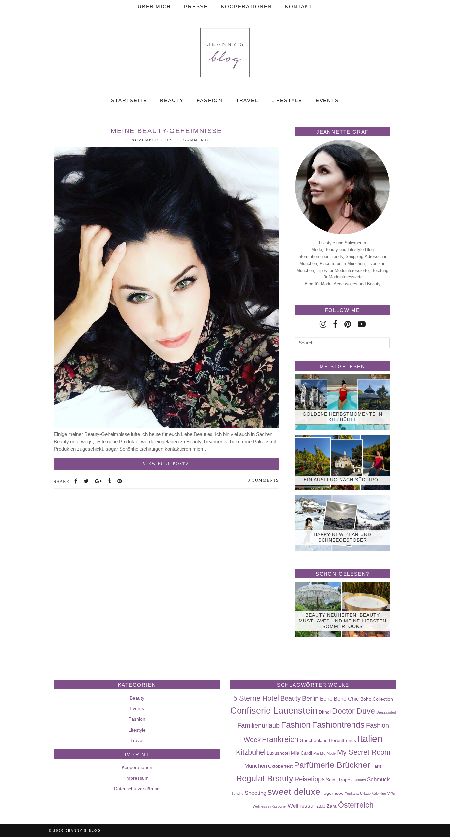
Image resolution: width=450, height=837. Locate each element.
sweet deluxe (293, 792)
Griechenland (314, 740)
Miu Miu (319, 753)
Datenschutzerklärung (137, 788)
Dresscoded (386, 712)
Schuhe (237, 793)
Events (327, 100)
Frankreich (280, 739)
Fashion (210, 100)
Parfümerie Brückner (332, 764)
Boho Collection (376, 699)
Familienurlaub (258, 725)
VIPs (391, 793)
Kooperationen (246, 6)
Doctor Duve (353, 711)
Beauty (171, 100)
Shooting (255, 793)
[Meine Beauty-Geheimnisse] (166, 426)
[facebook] (335, 324)
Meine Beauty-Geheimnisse (166, 130)
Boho (326, 698)
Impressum (137, 778)
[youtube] (362, 324)
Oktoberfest (280, 766)
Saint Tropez (339, 779)
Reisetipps (310, 779)
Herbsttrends (342, 740)
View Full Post (164, 463)
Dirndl (325, 712)
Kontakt (298, 6)
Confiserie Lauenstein (273, 711)
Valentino (379, 793)
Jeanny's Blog (83, 830)
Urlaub (365, 793)
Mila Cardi (301, 753)
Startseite (129, 100)
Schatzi (360, 780)
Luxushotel (278, 753)
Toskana (352, 793)
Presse (196, 6)
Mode (331, 753)
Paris (376, 766)
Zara (332, 806)
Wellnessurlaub (306, 805)
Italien (369, 738)
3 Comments (195, 140)
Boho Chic (346, 698)
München (255, 766)
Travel (247, 100)
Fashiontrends (338, 724)
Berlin (310, 698)
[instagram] (323, 324)
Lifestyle (286, 100)
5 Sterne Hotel (256, 698)
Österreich (356, 805)
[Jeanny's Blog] (225, 52)
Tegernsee (333, 793)
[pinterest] (347, 324)
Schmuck (378, 779)
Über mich (154, 6)
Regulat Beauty (264, 778)
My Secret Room (363, 752)
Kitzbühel (251, 752)
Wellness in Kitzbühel (269, 806)
